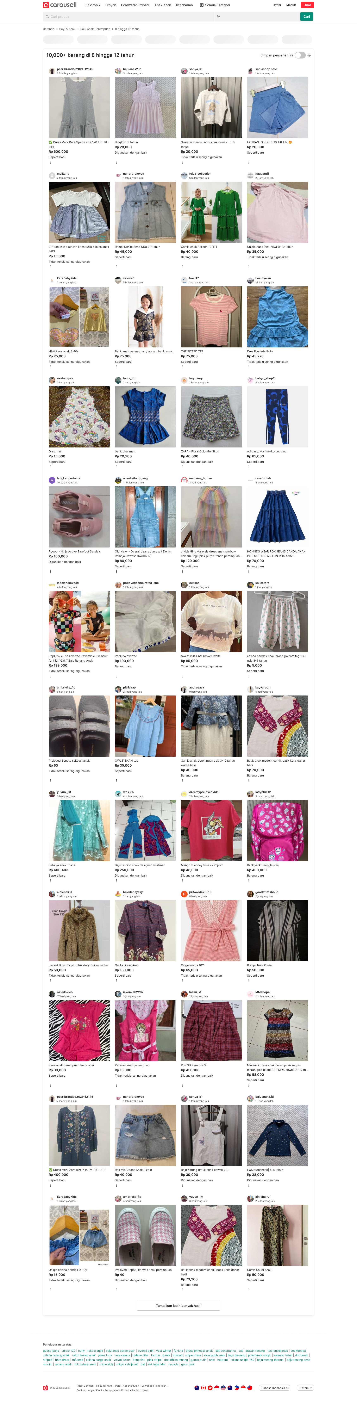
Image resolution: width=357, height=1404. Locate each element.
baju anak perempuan (120, 1350)
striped (47, 1359)
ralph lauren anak (84, 1355)
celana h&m (141, 1355)
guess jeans (51, 1350)
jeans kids (105, 1355)
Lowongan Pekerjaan (154, 1385)
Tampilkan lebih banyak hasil (178, 1306)
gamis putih (198, 1359)
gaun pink (188, 1364)
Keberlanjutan (131, 1385)
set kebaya (298, 1350)
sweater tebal (283, 1355)
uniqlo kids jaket (127, 1364)
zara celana (122, 1355)
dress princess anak (199, 1350)
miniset (177, 1355)
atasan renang (255, 1350)
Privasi (125, 1390)
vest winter (163, 1350)
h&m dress (62, 1359)
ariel (212, 1359)
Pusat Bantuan (85, 1385)
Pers (117, 1385)
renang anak (63, 1364)
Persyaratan (112, 1390)
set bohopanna (225, 1350)
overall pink (146, 1350)
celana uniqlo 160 (242, 1359)
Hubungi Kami (104, 1385)
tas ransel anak (278, 1350)
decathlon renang (176, 1359)
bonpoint (139, 1359)
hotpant (222, 1359)
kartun (155, 1355)
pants (166, 1355)
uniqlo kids (106, 1364)
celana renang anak (56, 1355)
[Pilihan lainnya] (50, 163)
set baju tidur (157, 1364)
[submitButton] (306, 16)
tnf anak (77, 1359)
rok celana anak (85, 1364)
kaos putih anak (214, 1355)
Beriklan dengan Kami (89, 1390)
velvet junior (122, 1359)
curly (81, 1350)
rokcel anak (95, 1350)
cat (240, 1350)
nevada (173, 1364)
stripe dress (193, 1355)
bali (142, 1364)
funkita (178, 1350)
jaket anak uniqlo (259, 1355)
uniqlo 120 (68, 1350)
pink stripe (154, 1359)
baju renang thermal (270, 1359)
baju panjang (236, 1355)
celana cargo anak (98, 1359)
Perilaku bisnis (140, 1390)
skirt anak (301, 1355)
